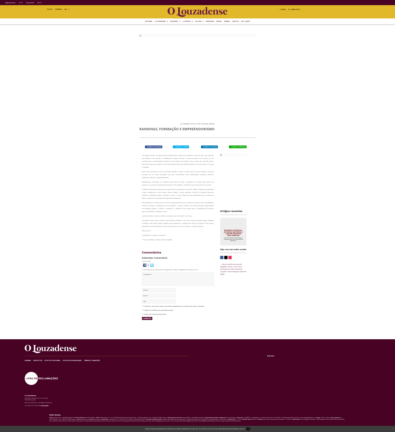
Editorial (148, 21)
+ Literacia (186, 21)
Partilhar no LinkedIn (210, 147)
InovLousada (44, 405)
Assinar (283, 9)
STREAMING (58, 9)
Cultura (198, 21)
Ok (248, 429)
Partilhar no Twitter (181, 147)
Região (219, 21)
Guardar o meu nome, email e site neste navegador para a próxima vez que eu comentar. (174, 306)
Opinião (227, 21)
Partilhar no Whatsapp (238, 147)
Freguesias (210, 21)
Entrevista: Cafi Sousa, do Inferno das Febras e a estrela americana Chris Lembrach (233, 232)
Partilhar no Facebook (154, 147)
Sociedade (174, 21)
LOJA (65, 9)
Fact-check (245, 21)
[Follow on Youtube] (389, 2)
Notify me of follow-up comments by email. (158, 310)
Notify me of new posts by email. (155, 314)
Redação (187, 124)
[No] (392, 429)
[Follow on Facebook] (377, 2)
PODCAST (50, 9)
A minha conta (295, 9)
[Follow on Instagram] (385, 2)
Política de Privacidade (72, 360)
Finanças (205, 124)
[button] (145, 266)
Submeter (147, 318)
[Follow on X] (381, 2)
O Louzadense (160, 21)
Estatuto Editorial (52, 360)
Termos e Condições (92, 360)
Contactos (37, 360)
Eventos (235, 21)
